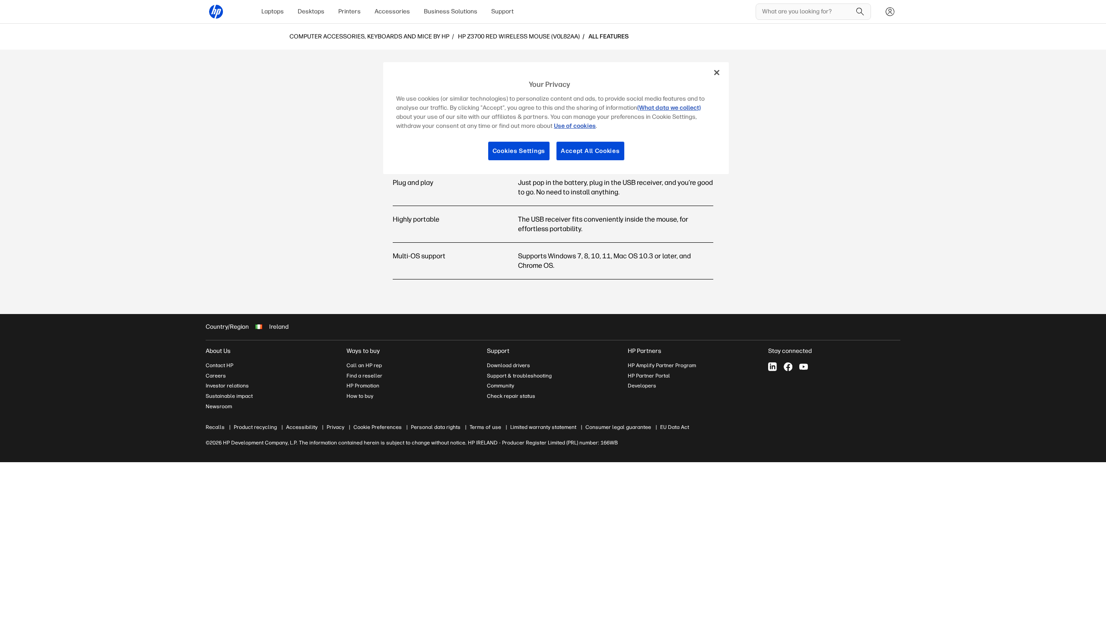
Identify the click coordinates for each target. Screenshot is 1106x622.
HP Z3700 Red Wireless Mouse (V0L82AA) (519, 36)
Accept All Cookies (590, 151)
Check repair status (511, 396)
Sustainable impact (229, 396)
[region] (556, 118)
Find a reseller (364, 376)
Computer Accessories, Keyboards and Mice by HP (369, 36)
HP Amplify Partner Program (662, 365)
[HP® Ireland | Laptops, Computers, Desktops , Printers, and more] (216, 11)
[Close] (716, 72)
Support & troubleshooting (519, 376)
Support (502, 11)
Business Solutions (450, 11)
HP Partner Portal (649, 376)
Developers (642, 386)
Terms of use (485, 427)
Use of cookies (575, 126)
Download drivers (508, 365)
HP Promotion (362, 386)
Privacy (335, 427)
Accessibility (302, 427)
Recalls (215, 427)
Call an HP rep (364, 365)
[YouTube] (803, 366)
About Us (218, 351)
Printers (349, 11)
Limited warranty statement (543, 427)
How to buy (359, 396)
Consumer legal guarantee (618, 427)
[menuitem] (273, 11)
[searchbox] (806, 11)
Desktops (311, 11)
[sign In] (890, 11)
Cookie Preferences (377, 427)
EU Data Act (674, 427)
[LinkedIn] (772, 366)
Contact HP (219, 365)
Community (500, 386)
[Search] (860, 11)
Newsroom (219, 406)
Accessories (392, 11)
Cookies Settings (519, 151)
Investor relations (227, 386)
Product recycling (255, 427)
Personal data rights (436, 427)
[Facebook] (788, 366)
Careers (216, 376)
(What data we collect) (669, 107)
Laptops (272, 11)
